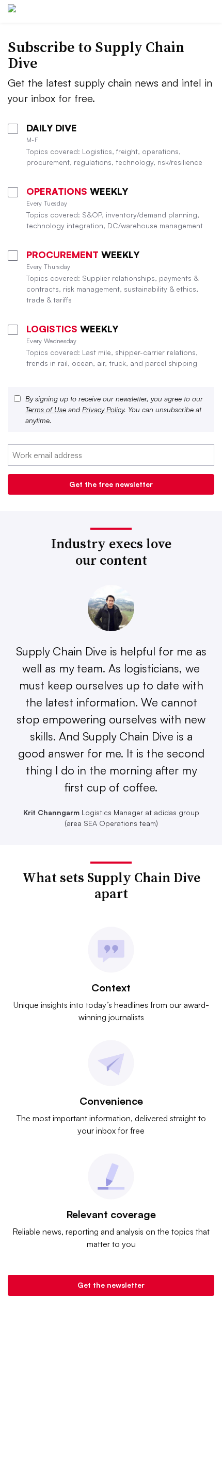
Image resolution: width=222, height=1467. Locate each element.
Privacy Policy (103, 409)
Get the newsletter (111, 1284)
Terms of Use (45, 409)
